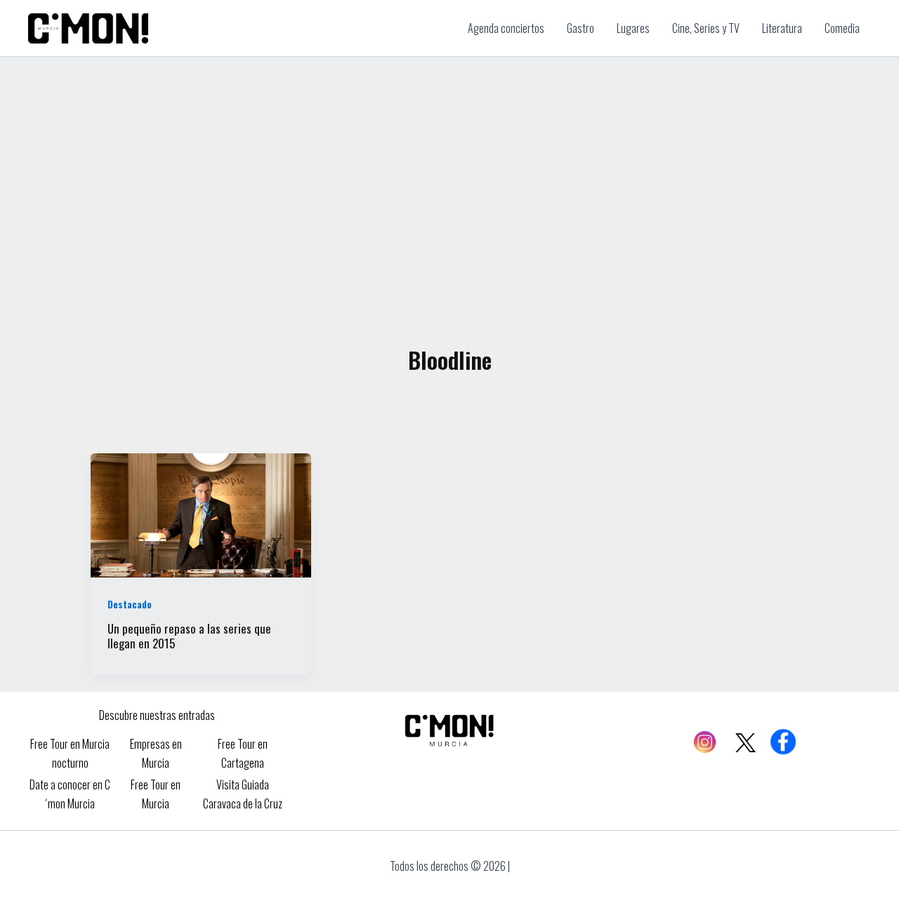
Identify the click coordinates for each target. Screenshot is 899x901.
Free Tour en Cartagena (243, 752)
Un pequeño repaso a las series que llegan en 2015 (189, 636)
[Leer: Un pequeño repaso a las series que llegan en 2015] (201, 513)
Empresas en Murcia (156, 752)
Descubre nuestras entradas (157, 715)
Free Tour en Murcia (156, 793)
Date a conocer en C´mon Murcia (69, 793)
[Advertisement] (449, 162)
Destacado (129, 603)
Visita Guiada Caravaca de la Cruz (242, 793)
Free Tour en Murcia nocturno (70, 752)
